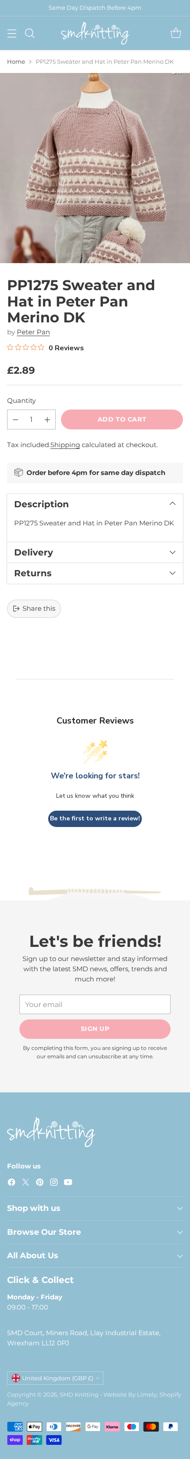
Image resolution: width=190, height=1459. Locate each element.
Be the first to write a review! (95, 818)
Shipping (65, 444)
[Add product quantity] (47, 419)
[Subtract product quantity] (15, 419)
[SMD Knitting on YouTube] (68, 1184)
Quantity (21, 400)
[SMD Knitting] (95, 33)
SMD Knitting (79, 1394)
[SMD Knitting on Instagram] (54, 1184)
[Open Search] (29, 33)
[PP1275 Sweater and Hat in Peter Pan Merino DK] (95, 168)
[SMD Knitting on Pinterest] (39, 1184)
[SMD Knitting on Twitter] (25, 1184)
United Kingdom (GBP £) (57, 1378)
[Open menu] (12, 33)
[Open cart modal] (176, 33)
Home (16, 61)
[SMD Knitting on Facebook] (11, 1184)
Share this (39, 608)
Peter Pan (33, 332)
